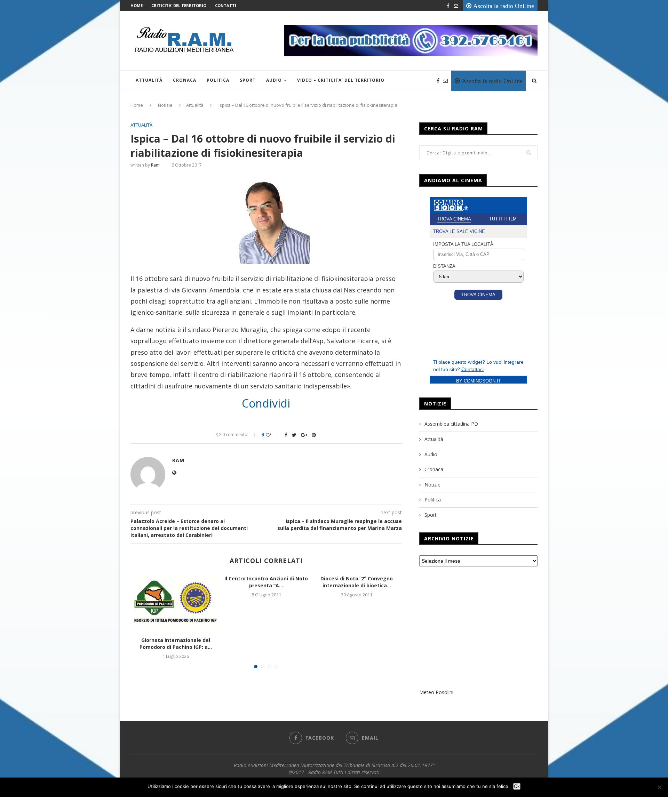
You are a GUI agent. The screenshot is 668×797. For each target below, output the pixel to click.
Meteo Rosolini (436, 692)
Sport (248, 80)
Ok (517, 786)
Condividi (266, 403)
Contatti (225, 5)
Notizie (165, 105)
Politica (218, 80)
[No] (659, 787)
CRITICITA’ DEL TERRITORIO (178, 5)
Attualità (149, 80)
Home (136, 5)
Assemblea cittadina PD (451, 423)
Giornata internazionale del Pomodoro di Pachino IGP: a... (176, 643)
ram (155, 165)
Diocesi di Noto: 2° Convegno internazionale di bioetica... (356, 582)
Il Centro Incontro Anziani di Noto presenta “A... (266, 582)
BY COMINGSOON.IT (478, 381)
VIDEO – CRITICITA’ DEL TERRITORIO (340, 80)
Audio (274, 80)
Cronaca (184, 80)
